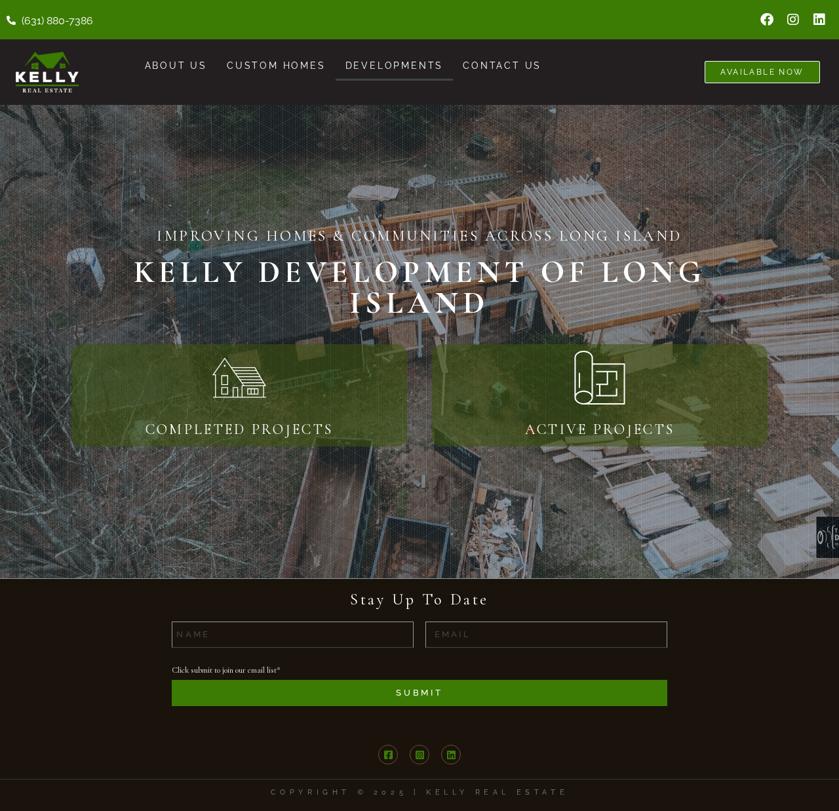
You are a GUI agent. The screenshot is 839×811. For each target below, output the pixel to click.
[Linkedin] (819, 20)
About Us (176, 65)
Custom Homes (276, 65)
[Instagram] (793, 20)
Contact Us (502, 65)
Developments (394, 65)
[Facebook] (767, 20)
